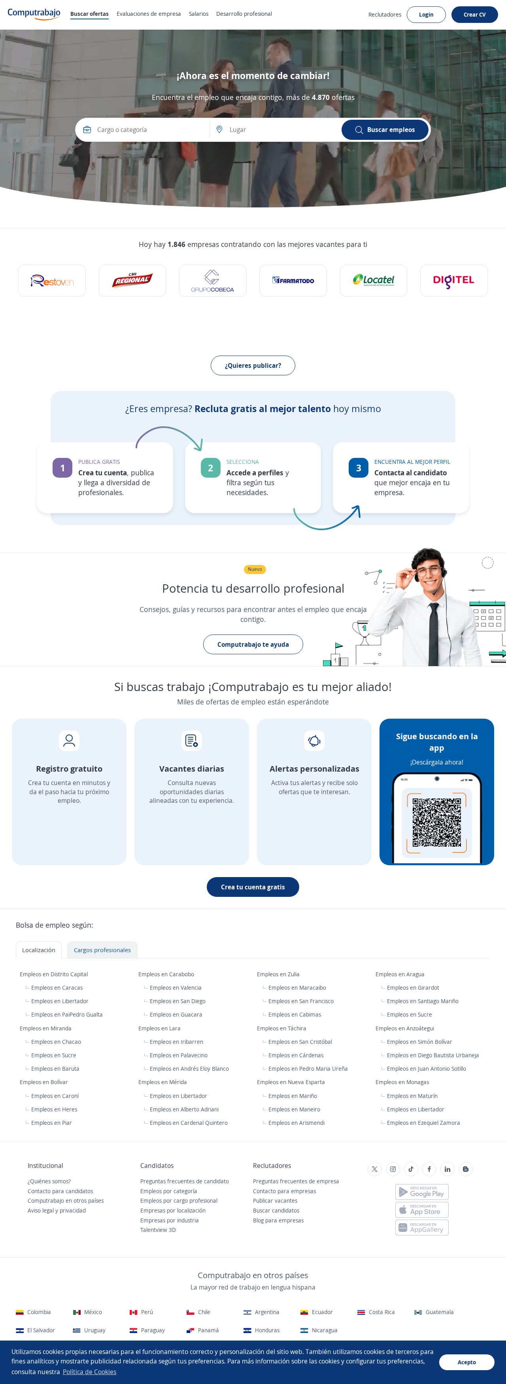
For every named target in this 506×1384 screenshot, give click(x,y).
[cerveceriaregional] (132, 280)
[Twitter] (374, 1169)
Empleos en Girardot (413, 987)
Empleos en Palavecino (179, 1055)
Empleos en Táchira (282, 1028)
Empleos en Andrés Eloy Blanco (189, 1068)
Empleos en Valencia (176, 987)
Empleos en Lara (160, 1028)
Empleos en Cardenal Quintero (189, 1122)
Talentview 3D (158, 1229)
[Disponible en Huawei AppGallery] (422, 1227)
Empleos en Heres (54, 1109)
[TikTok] (411, 1169)
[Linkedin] (447, 1169)
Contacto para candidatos (60, 1191)
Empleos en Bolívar (45, 1082)
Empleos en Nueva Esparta (292, 1082)
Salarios (198, 13)
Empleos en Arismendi (296, 1122)
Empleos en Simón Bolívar (419, 1041)
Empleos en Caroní (55, 1096)
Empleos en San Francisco (301, 1001)
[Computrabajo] (34, 15)
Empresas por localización (173, 1210)
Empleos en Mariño (292, 1096)
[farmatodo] (293, 280)
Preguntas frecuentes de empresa (296, 1181)
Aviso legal (41, 1210)
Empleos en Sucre (409, 1014)
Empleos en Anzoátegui (406, 1028)
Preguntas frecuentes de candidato (184, 1181)
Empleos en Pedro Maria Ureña (308, 1068)
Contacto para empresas (284, 1191)
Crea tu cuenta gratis (253, 887)
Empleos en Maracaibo (297, 987)
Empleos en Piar (51, 1122)
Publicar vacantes (275, 1200)
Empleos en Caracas (57, 987)
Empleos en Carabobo (167, 974)
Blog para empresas (278, 1220)
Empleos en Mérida (163, 1082)
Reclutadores (384, 14)
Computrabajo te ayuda (253, 644)
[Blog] (465, 1169)
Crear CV (475, 14)
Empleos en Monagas (403, 1082)
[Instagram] (393, 1169)
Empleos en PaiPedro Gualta (67, 1014)
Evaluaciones (149, 13)
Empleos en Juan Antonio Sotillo (426, 1068)
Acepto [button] (467, 1362)
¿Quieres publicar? (253, 365)
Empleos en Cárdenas (295, 1055)
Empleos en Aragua (401, 974)
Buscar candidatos (276, 1210)
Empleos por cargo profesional (178, 1200)
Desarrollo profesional (244, 13)
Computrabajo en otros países (66, 1200)
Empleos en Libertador (60, 1001)
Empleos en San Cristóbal (300, 1041)
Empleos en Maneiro (294, 1109)
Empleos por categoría (168, 1191)
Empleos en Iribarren (176, 1041)
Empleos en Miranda (46, 1028)
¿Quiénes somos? (49, 1181)
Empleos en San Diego (178, 1001)
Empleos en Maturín (412, 1096)
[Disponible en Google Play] (422, 1192)
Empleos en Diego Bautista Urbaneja (433, 1055)
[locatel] (373, 280)
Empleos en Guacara (176, 1014)
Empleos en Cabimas (294, 1014)
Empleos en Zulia (279, 974)
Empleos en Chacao (56, 1041)
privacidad (73, 1210)
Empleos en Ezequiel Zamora (423, 1122)
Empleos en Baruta (55, 1068)
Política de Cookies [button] (89, 1371)
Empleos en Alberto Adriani (184, 1109)
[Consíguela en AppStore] (422, 1210)
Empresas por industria (169, 1220)
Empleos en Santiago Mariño (423, 1001)
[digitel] (454, 280)
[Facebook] (429, 1169)
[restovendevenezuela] (52, 280)
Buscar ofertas (89, 13)
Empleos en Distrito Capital (54, 974)
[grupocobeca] (212, 280)
